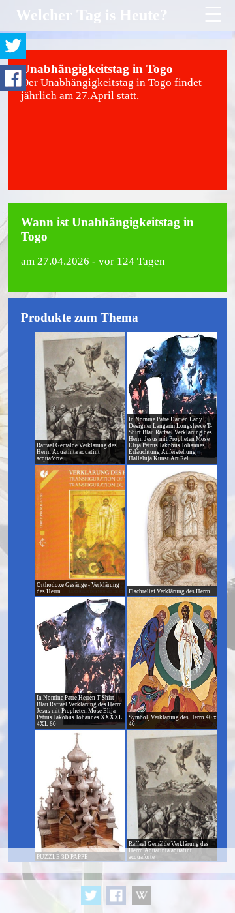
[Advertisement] (117, 880)
